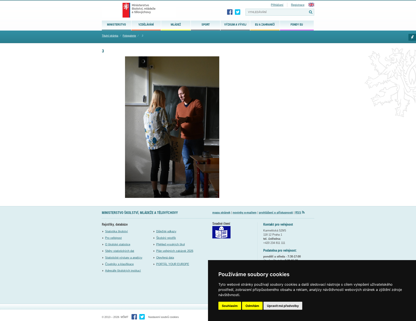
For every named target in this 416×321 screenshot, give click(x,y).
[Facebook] (230, 12)
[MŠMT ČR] (139, 10)
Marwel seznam (412, 37)
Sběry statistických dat (119, 251)
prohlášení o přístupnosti (276, 212)
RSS (298, 212)
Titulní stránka (110, 35)
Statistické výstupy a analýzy (123, 257)
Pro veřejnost (113, 238)
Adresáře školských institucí (123, 270)
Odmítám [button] (252, 306)
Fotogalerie (129, 35)
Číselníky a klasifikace (119, 264)
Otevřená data (165, 257)
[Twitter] (237, 12)
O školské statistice (117, 244)
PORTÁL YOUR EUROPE (172, 264)
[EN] (311, 5)
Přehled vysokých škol (170, 244)
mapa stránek (221, 212)
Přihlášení (277, 5)
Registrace (297, 5)
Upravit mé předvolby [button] (283, 306)
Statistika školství (116, 231)
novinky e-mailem (245, 212)
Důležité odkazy (166, 231)
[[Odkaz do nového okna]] (221, 237)
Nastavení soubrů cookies (163, 317)
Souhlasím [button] (230, 306)
